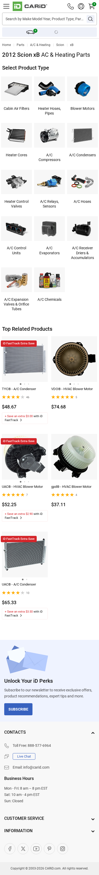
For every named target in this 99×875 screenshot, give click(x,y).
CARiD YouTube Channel (36, 848)
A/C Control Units (16, 250)
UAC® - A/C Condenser (19, 584)
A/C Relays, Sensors (49, 203)
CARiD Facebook (9, 848)
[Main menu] (6, 6)
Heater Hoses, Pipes (49, 110)
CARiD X (23, 848)
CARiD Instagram (62, 848)
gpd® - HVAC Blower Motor (71, 487)
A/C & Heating (40, 45)
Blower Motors (82, 108)
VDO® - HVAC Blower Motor (72, 389)
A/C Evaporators (49, 250)
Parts (20, 45)
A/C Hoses (82, 201)
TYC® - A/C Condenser (19, 389)
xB (71, 45)
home (6, 45)
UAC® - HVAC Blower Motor (22, 487)
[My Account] (81, 6)
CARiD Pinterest (49, 848)
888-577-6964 (39, 745)
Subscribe (18, 709)
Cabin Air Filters (16, 108)
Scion (60, 45)
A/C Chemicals (49, 299)
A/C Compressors (49, 157)
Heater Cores (16, 155)
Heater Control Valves (16, 203)
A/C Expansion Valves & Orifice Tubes (16, 304)
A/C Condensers (82, 155)
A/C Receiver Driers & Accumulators (82, 253)
